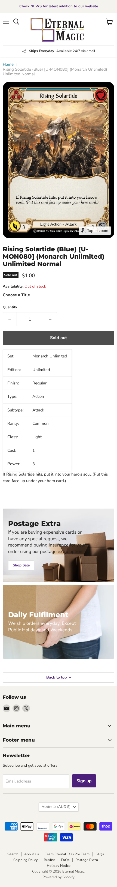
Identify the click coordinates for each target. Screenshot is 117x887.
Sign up (84, 781)
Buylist (49, 860)
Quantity (10, 307)
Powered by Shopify (58, 877)
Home (8, 64)
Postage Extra (86, 860)
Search (12, 854)
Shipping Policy (25, 860)
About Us (31, 854)
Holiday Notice (58, 865)
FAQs (100, 854)
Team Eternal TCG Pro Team (67, 854)
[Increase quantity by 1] (50, 319)
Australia (56, 806)
